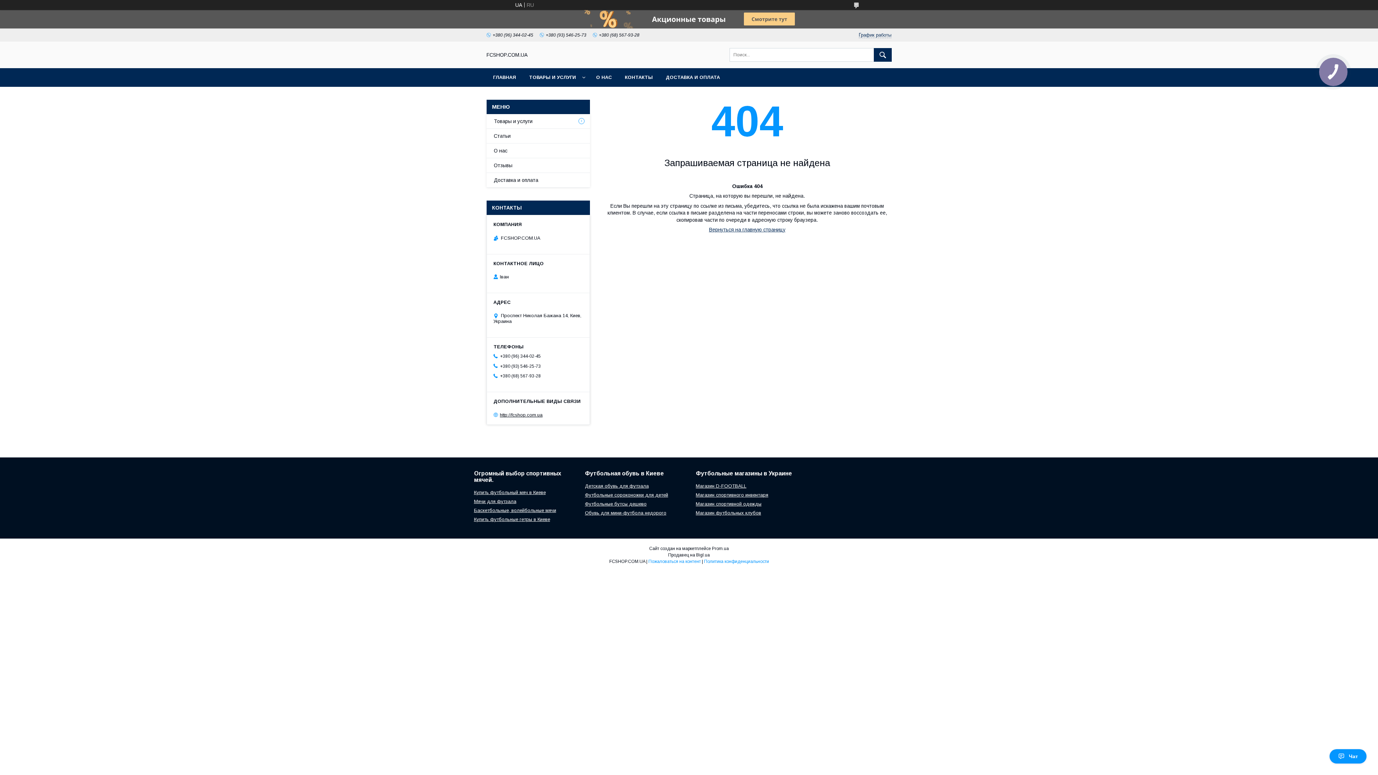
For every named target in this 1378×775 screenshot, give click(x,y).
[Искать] (883, 55)
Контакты (639, 77)
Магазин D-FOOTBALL (721, 486)
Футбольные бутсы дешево (616, 504)
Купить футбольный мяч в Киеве (510, 492)
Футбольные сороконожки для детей (626, 495)
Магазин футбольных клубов (728, 513)
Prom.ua (720, 548)
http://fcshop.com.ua (521, 415)
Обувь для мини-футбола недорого (625, 513)
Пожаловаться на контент (674, 561)
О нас (604, 77)
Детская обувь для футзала (617, 486)
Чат (1353, 756)
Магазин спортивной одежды (728, 504)
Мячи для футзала (495, 501)
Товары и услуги (552, 77)
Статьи (502, 136)
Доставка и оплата (693, 77)
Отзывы (503, 165)
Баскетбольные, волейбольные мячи (515, 510)
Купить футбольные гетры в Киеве (512, 519)
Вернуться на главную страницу (747, 229)
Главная (504, 77)
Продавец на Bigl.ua (689, 555)
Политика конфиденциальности (736, 561)
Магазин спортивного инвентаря (732, 495)
